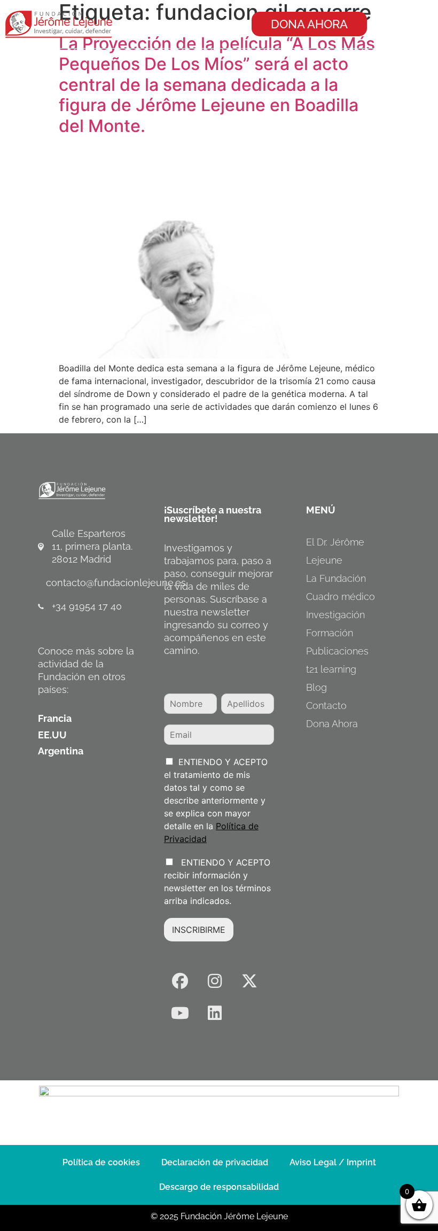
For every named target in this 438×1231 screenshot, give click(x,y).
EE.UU (52, 735)
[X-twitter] (249, 981)
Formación (329, 632)
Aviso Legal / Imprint (333, 1162)
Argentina (60, 751)
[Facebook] (180, 981)
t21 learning (331, 669)
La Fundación (336, 578)
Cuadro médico (340, 596)
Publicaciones (337, 651)
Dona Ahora (332, 723)
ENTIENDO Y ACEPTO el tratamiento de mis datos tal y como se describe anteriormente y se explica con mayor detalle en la (216, 800)
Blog (316, 687)
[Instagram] (215, 981)
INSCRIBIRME (198, 929)
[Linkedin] (215, 1013)
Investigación (335, 614)
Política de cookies (101, 1162)
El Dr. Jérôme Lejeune (335, 551)
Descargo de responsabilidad (219, 1187)
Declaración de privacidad (214, 1162)
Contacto (326, 705)
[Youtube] (180, 1013)
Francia (55, 718)
